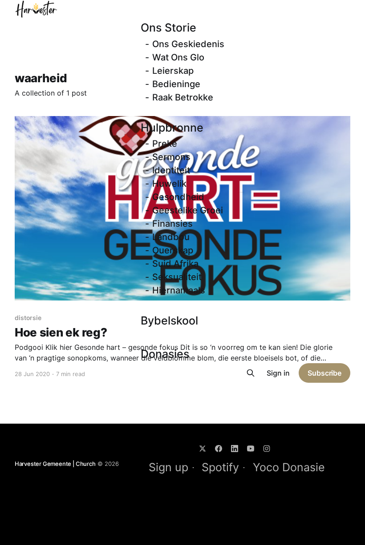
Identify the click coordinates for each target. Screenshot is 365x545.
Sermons (171, 157)
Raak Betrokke (182, 97)
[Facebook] (218, 448)
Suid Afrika (175, 263)
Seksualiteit (177, 277)
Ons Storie (168, 27)
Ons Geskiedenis (188, 44)
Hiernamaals (178, 290)
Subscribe (324, 373)
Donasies (165, 354)
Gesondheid (178, 197)
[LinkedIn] (234, 448)
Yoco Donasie (289, 467)
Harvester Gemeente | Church (55, 463)
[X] (202, 448)
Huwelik (169, 183)
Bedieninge (176, 84)
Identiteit (171, 170)
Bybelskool (169, 320)
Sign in (278, 373)
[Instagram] (266, 448)
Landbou (171, 237)
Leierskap (173, 70)
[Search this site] (250, 373)
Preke (164, 143)
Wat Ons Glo (178, 57)
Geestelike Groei (187, 210)
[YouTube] (250, 448)
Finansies (172, 223)
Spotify (220, 467)
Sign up (168, 467)
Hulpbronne (172, 127)
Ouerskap (172, 250)
